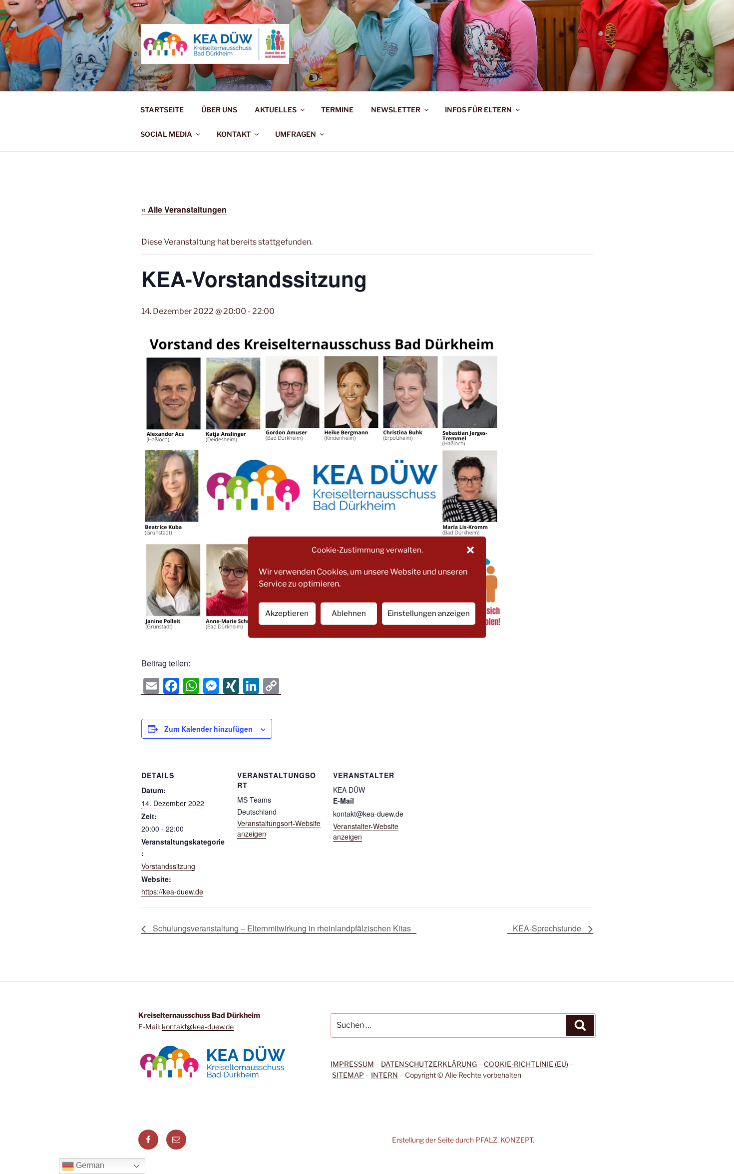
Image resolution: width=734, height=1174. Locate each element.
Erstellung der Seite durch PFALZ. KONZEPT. (463, 1140)
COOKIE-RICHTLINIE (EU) (526, 1064)
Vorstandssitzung (168, 866)
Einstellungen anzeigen (428, 613)
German (89, 1165)
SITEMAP (348, 1075)
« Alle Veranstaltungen (184, 209)
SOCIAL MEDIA (166, 134)
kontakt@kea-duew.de (198, 1026)
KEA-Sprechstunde (548, 928)
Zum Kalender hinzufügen (208, 729)
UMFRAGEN (295, 134)
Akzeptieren (287, 613)
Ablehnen (349, 613)
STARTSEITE (162, 109)
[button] (470, 550)
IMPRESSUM (352, 1064)
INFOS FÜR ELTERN (478, 109)
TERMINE (337, 109)
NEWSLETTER (395, 109)
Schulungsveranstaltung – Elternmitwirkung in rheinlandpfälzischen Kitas (281, 928)
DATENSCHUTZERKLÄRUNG (429, 1064)
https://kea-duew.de (172, 891)
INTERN (384, 1075)
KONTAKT (234, 134)
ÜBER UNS (219, 109)
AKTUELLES (276, 109)
